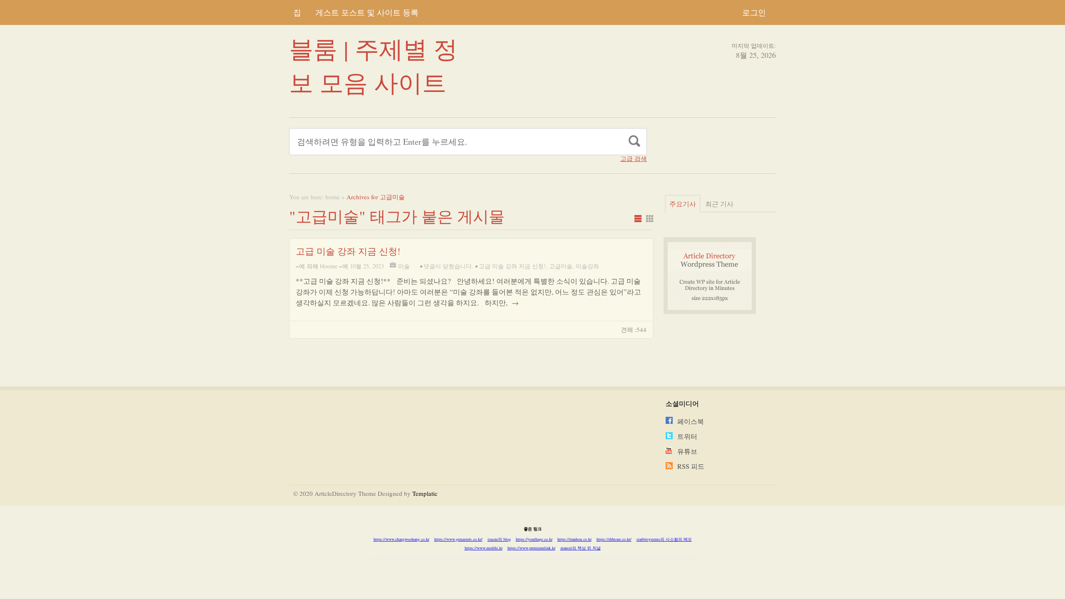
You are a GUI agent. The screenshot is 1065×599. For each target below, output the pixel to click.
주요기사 (682, 203)
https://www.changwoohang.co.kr (401, 539)
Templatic (425, 493)
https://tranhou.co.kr (574, 539)
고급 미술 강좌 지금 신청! (348, 251)
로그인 (754, 12)
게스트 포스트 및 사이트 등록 (367, 12)
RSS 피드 (690, 466)
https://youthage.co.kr (534, 539)
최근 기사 (719, 203)
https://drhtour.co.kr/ (614, 539)
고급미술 (560, 266)
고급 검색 (633, 158)
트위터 (687, 436)
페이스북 (690, 421)
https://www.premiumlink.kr (531, 548)
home (332, 197)
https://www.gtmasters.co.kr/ (458, 539)
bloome (328, 266)
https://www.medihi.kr (484, 548)
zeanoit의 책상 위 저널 (580, 548)
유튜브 (687, 451)
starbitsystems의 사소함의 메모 (664, 539)
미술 (404, 266)
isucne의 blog (499, 539)
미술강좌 (587, 266)
